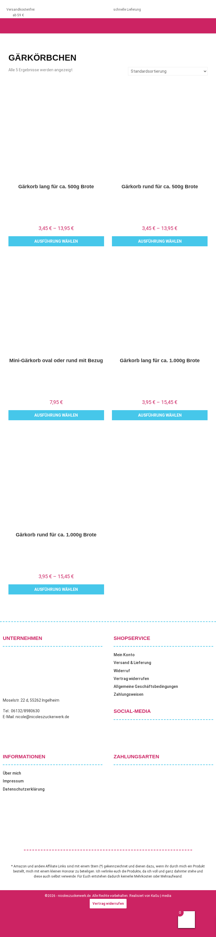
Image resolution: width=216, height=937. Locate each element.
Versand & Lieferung (132, 662)
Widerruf (122, 671)
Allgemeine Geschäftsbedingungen (146, 686)
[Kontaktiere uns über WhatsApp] (11, 925)
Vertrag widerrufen (131, 678)
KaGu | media (161, 896)
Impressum (13, 781)
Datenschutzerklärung (23, 789)
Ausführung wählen (56, 241)
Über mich (12, 773)
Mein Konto (124, 655)
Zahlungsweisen (128, 694)
